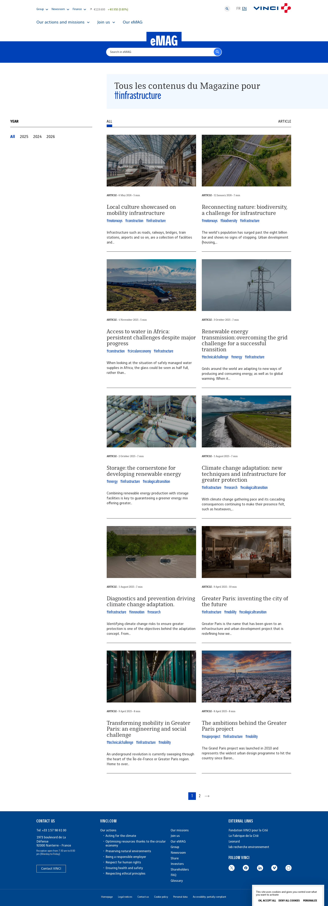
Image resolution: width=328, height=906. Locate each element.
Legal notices (125, 897)
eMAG (164, 41)
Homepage (107, 897)
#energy (236, 357)
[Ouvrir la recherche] (227, 9)
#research (230, 487)
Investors (177, 864)
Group (175, 847)
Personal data (180, 897)
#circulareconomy (139, 351)
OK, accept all (267, 900)
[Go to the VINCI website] (272, 9)
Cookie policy (161, 897)
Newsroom (178, 852)
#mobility (230, 612)
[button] (12, 137)
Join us (175, 836)
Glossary (177, 881)
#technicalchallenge (215, 357)
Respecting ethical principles (125, 873)
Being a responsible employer (126, 857)
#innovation (136, 612)
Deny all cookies (289, 900)
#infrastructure (156, 220)
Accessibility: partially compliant (209, 897)
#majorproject (211, 736)
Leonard (234, 841)
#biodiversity (228, 220)
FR (238, 9)
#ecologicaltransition (156, 481)
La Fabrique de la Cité (244, 836)
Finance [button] (77, 9)
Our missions (180, 830)
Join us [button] (103, 22)
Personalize (310, 901)
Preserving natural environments (128, 851)
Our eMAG (132, 22)
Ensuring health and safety (124, 868)
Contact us (143, 897)
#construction (134, 220)
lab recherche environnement (249, 847)
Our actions (108, 830)
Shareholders (180, 869)
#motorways (114, 220)
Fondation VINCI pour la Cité (248, 830)
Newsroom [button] (58, 9)
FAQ (173, 875)
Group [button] (40, 9)
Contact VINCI (51, 868)
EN (244, 9)
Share (175, 858)
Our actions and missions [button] (60, 22)
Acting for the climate (121, 836)
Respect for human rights (123, 862)
